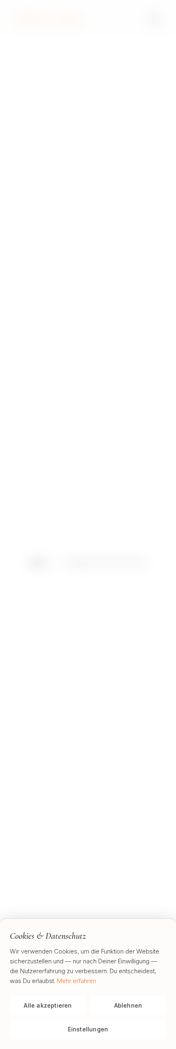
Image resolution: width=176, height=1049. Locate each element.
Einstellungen (88, 1029)
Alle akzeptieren (48, 1005)
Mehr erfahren (76, 981)
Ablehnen (128, 1005)
